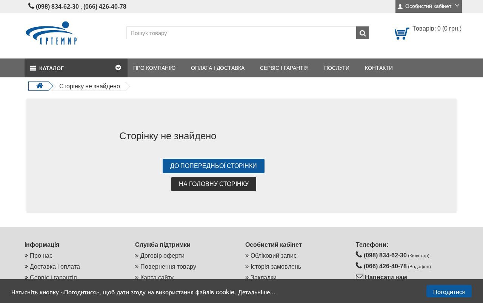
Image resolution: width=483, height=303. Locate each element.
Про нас (41, 255)
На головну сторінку (214, 184)
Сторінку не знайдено (89, 86)
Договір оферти (162, 255)
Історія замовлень (276, 266)
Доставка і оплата (55, 266)
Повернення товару (168, 266)
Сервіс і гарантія (53, 277)
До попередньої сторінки (213, 166)
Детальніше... (256, 291)
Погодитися (449, 291)
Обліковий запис (274, 255)
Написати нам (385, 277)
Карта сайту (157, 277)
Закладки (264, 277)
